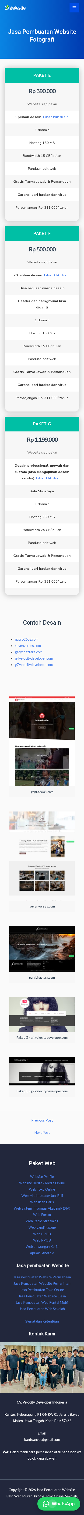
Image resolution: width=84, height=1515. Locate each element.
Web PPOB (42, 1240)
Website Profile (42, 1177)
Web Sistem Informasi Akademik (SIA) (42, 1208)
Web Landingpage (42, 1227)
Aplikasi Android (42, 1253)
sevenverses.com (28, 646)
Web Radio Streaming (42, 1221)
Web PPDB (42, 1234)
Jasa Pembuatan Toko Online (42, 1290)
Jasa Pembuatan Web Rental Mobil (42, 1302)
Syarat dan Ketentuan (42, 1321)
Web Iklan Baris (42, 1202)
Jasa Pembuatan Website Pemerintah (42, 1283)
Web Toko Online (42, 1189)
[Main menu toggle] (74, 8)
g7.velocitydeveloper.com (34, 665)
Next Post (42, 1132)
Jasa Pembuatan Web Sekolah (42, 1309)
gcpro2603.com (26, 639)
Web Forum (42, 1215)
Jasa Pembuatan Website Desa (42, 1296)
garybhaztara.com (28, 652)
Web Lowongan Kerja (42, 1247)
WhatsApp (63, 1503)
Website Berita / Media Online (42, 1183)
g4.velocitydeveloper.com (34, 658)
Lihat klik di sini (56, 117)
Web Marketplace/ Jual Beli (42, 1196)
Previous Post (42, 1120)
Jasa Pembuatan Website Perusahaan (42, 1277)
